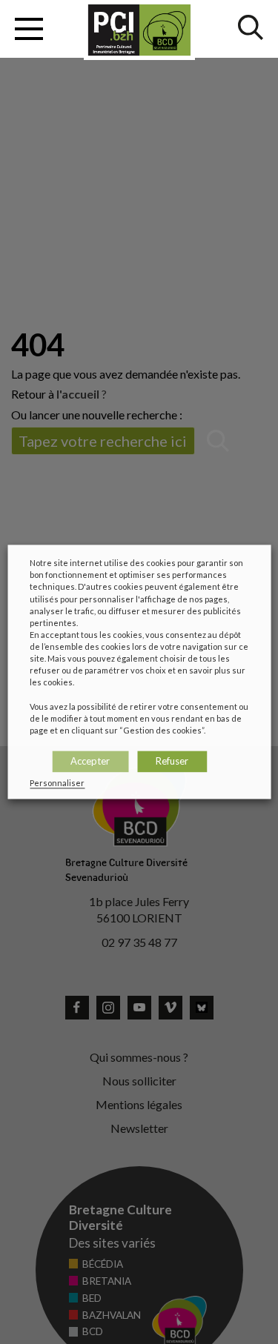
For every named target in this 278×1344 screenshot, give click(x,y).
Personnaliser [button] (57, 783)
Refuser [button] (172, 761)
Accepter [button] (90, 761)
